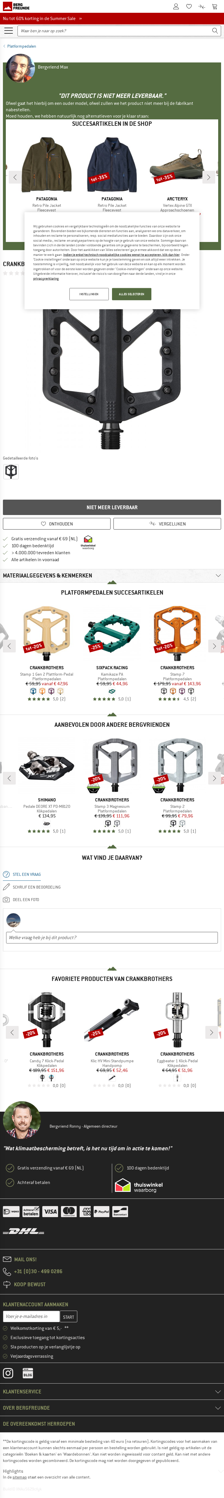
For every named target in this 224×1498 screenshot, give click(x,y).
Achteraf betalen (34, 1182)
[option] (112, 365)
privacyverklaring (46, 278)
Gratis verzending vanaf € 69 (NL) (44, 539)
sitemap (20, 1477)
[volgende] (208, 177)
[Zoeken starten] (215, 31)
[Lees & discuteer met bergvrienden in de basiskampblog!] (32, 1375)
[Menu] (8, 30)
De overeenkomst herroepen (39, 1423)
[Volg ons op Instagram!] (12, 1375)
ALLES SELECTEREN (131, 294)
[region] (112, 260)
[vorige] (15, 177)
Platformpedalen (21, 46)
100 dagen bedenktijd (32, 546)
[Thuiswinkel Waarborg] (138, 1185)
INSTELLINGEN (89, 294)
